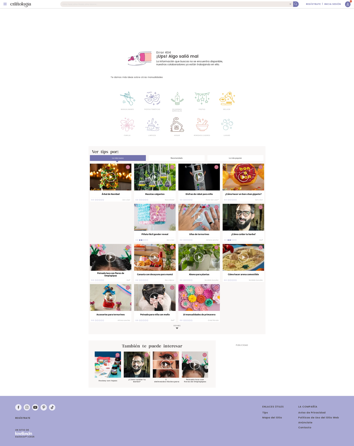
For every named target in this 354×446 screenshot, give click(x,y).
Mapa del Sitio (272, 417)
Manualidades (127, 109)
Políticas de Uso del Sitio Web (318, 417)
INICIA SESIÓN (332, 4)
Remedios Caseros (202, 135)
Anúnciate (305, 422)
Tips (265, 412)
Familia (127, 135)
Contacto (304, 427)
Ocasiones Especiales (177, 110)
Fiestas (202, 109)
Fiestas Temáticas (152, 109)
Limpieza (152, 135)
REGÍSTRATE (313, 4)
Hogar (177, 135)
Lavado (227, 135)
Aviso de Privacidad (312, 412)
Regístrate (22, 418)
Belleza (226, 109)
